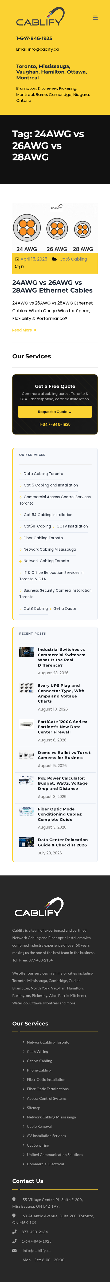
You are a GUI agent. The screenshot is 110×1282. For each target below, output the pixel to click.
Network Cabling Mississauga (50, 549)
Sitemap (33, 1107)
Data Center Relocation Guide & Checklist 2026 (63, 842)
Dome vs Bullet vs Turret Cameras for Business (64, 755)
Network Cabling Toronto (46, 560)
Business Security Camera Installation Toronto (55, 593)
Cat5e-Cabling (37, 526)
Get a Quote (64, 608)
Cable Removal (39, 1126)
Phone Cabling (39, 1070)
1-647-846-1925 (55, 424)
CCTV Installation (72, 526)
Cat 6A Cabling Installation (48, 514)
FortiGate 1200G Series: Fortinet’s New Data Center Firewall (62, 727)
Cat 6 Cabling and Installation (51, 485)
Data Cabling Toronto (43, 473)
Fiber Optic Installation (46, 1079)
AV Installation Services (46, 1135)
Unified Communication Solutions (55, 1154)
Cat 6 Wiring (37, 1051)
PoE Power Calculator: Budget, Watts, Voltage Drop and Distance (63, 783)
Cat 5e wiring (38, 1145)
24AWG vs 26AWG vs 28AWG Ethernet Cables (52, 286)
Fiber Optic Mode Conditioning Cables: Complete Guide (60, 814)
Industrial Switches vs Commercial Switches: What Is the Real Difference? (61, 657)
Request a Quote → (55, 411)
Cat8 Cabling (36, 608)
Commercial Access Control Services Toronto (55, 500)
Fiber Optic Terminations (48, 1088)
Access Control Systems (46, 1098)
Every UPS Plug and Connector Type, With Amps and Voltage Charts (61, 693)
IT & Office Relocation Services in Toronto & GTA (51, 576)
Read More (22, 330)
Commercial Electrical (45, 1164)
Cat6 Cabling (73, 259)
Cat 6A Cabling (39, 1060)
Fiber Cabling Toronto (43, 538)
